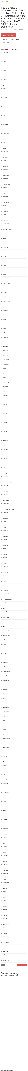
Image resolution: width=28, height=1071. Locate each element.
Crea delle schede (22, 965)
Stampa (12, 39)
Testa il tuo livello (6, 42)
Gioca (18, 39)
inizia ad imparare (9, 35)
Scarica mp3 (5, 39)
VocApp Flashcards (5, 1069)
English (3, 965)
